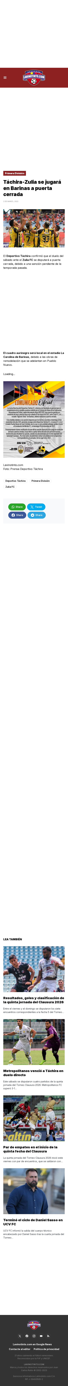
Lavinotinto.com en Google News (32, 1344)
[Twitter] (19, 1336)
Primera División (14, 173)
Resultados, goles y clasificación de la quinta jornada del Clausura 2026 (33, 1000)
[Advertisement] (34, 34)
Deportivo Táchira (15, 480)
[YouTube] (41, 1336)
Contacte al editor (19, 1349)
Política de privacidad (46, 1349)
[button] (5, 78)
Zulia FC (10, 486)
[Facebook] (27, 1336)
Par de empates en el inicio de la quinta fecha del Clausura (30, 1149)
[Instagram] (34, 1336)
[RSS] (48, 1336)
